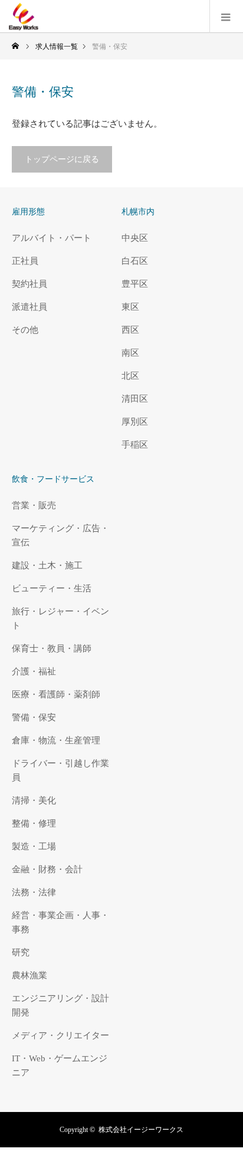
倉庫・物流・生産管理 (56, 740)
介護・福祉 (34, 671)
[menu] (226, 16)
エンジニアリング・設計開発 (60, 1005)
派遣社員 (29, 307)
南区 (130, 353)
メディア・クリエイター (60, 1035)
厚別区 (134, 421)
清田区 (134, 398)
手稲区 (134, 444)
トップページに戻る (62, 159)
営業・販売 (34, 505)
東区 (130, 307)
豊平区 (134, 284)
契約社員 (29, 284)
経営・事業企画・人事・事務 (60, 922)
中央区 (134, 238)
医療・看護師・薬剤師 (56, 694)
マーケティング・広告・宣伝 (60, 535)
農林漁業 (29, 975)
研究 (20, 952)
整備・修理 (34, 823)
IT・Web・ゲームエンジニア (59, 1065)
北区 (130, 375)
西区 (130, 330)
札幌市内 (138, 211)
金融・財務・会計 (47, 869)
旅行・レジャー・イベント (60, 618)
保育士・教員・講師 (51, 648)
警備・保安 (34, 717)
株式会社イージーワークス (140, 1130)
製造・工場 (34, 846)
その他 (25, 330)
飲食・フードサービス (53, 479)
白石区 (134, 261)
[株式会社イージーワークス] (38, 16)
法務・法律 (34, 892)
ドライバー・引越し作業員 (60, 770)
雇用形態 (28, 211)
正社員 (25, 261)
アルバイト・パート (51, 238)
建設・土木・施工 (47, 565)
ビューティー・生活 (51, 588)
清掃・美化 (34, 800)
